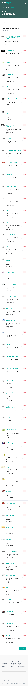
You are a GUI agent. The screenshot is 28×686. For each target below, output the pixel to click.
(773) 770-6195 (9, 412)
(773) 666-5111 (9, 327)
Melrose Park (12, 668)
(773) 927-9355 (10, 375)
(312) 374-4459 (9, 570)
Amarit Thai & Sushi (12, 296)
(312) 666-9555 (9, 253)
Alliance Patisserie (11, 284)
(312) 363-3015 (10, 278)
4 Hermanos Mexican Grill (13, 86)
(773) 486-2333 (9, 229)
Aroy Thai (8, 467)
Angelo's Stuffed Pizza (12, 368)
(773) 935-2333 (10, 217)
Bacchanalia (9, 611)
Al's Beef (9, 210)
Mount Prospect (21, 666)
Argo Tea (8, 455)
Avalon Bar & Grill (10, 575)
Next (23, 648)
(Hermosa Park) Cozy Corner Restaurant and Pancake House (12, 37)
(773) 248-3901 (10, 363)
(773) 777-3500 (8, 45)
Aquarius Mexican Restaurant (11, 430)
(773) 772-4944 (9, 485)
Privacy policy (5, 677)
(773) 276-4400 (9, 314)
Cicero (19, 663)
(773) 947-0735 (10, 339)
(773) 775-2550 (10, 93)
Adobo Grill (9, 174)
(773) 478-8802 (10, 630)
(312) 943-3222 (10, 241)
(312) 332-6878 (10, 205)
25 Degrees (10, 74)
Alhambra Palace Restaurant (13, 247)
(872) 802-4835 (9, 133)
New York (4, 661)
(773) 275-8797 (9, 266)
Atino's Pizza (9, 527)
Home (3, 7)
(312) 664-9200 (9, 642)
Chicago (19, 661)
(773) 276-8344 (10, 119)
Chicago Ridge (13, 664)
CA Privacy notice (6, 678)
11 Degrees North (10, 50)
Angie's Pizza (10, 380)
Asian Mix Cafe (10, 515)
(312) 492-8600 (9, 594)
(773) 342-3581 (10, 437)
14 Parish (8, 62)
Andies (8, 344)
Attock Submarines (12, 551)
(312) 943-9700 (10, 81)
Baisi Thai (8, 635)
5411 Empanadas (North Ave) (13, 112)
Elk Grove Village (5, 668)
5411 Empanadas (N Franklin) (12, 99)
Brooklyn (12, 661)
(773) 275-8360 (10, 473)
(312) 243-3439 (10, 606)
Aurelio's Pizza (10, 563)
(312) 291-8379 (9, 69)
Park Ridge (4, 666)
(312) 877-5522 (10, 106)
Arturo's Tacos (10, 479)
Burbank (11, 666)
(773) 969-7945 (10, 449)
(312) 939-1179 (10, 302)
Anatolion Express (11, 320)
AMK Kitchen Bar (10, 308)
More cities (20, 668)
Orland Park (4, 664)
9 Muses (9, 138)
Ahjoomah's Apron (11, 186)
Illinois (7, 7)
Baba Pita (9, 599)
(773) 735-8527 (10, 387)
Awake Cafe (9, 587)
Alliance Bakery (10, 272)
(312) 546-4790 (9, 461)
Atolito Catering (10, 539)
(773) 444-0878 (9, 582)
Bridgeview (20, 664)
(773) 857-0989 (9, 521)
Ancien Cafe (10, 332)
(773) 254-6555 (10, 618)
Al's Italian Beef (11, 235)
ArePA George (10, 443)
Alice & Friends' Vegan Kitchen (12, 259)
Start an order (23, 39)
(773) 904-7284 (9, 57)
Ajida (8, 198)
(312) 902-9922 (10, 145)
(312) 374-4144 (10, 290)
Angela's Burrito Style (12, 356)
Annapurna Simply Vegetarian (11, 393)
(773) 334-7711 (9, 545)
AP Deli (8, 417)
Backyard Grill (10, 623)
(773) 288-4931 (10, 424)
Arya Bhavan (9, 491)
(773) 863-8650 (10, 169)
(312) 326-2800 (10, 193)
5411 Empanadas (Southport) (10, 126)
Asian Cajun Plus (10, 503)
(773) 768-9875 (10, 557)
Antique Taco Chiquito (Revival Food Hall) (11, 406)
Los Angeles (4, 663)
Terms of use (5, 675)
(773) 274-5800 (10, 497)
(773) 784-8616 (10, 351)
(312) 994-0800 (9, 533)
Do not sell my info (6, 680)
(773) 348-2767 (9, 157)
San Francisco (13, 663)
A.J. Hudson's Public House (13, 150)
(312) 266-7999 (10, 181)
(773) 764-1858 (10, 400)
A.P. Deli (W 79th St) (12, 162)
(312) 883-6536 (9, 509)
